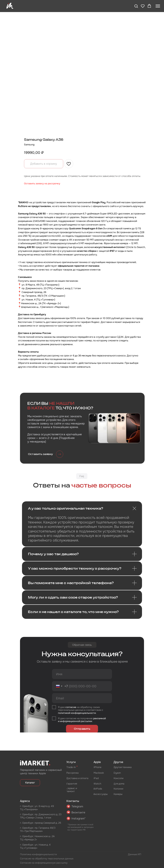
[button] (136, 6)
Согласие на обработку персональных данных (46, 858)
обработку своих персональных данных (79, 709)
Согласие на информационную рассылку (44, 862)
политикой (64, 713)
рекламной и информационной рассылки (82, 720)
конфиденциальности (83, 713)
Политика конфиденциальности (38, 854)
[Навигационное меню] (158, 6)
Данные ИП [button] (134, 854)
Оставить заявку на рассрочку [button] (42, 183)
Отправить (82, 728)
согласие (70, 707)
